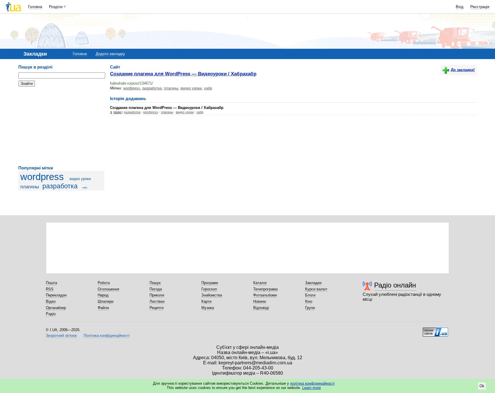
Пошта (51, 283)
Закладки (313, 283)
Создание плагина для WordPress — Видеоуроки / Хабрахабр (183, 74)
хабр (84, 187)
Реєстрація (479, 7)
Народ (103, 295)
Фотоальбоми (265, 295)
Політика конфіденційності (106, 335)
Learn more (311, 388)
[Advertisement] (61, 126)
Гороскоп (209, 289)
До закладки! (463, 70)
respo (117, 112)
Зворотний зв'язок (61, 335)
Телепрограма (265, 289)
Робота (104, 283)
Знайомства (211, 295)
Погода (156, 289)
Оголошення (108, 289)
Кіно (308, 301)
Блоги (310, 295)
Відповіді (261, 308)
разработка (60, 186)
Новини (259, 301)
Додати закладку (110, 54)
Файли (103, 308)
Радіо (51, 314)
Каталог (260, 283)
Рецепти (157, 308)
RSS (50, 289)
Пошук (155, 283)
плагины (29, 186)
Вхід (459, 7)
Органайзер (56, 308)
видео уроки (80, 179)
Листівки (157, 301)
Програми (209, 283)
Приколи (157, 295)
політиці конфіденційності (312, 383)
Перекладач (56, 295)
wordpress (42, 177)
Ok (482, 386)
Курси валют (316, 289)
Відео (51, 301)
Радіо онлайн (395, 285)
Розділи (55, 7)
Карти (206, 301)
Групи (310, 308)
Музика (207, 308)
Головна (35, 7)
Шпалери (105, 301)
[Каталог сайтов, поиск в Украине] (435, 330)
